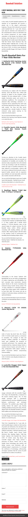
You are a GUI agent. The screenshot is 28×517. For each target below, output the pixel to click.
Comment (5, 472)
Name (4, 488)
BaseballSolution (16, 16)
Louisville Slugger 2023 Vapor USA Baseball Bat (14, 420)
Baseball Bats (11, 456)
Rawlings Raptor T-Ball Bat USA (10, 244)
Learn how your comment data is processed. (13, 511)
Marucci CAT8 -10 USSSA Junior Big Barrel (12, 361)
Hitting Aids (5, 459)
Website (4, 499)
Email (3, 494)
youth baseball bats (20, 456)
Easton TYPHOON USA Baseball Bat (11, 304)
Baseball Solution (14, 3)
